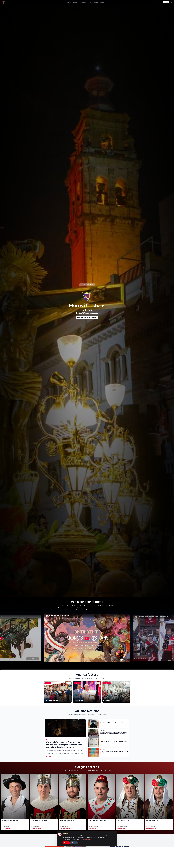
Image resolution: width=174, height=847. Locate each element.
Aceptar (66, 842)
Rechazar (74, 842)
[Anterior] (1, 630)
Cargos (89, 2)
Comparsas (83, 2)
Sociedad (96, 2)
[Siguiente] (172, 630)
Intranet (166, 2)
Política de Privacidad (85, 839)
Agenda (69, 2)
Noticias (75, 2)
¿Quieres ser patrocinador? (87, 284)
